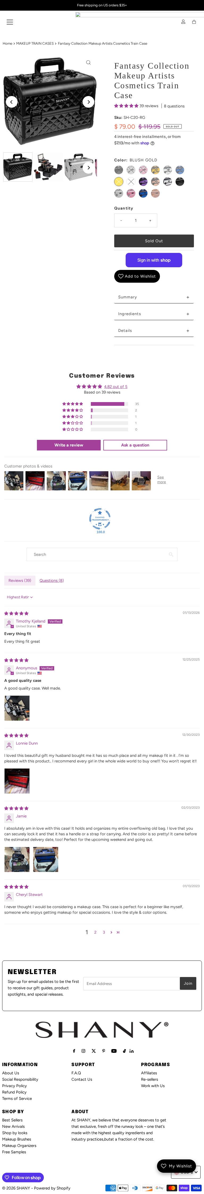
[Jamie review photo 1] (17, 859)
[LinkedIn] (132, 1051)
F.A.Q (76, 1073)
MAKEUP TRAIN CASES (35, 43)
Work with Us (153, 1085)
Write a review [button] (68, 445)
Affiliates (149, 1073)
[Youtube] (114, 1051)
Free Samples (14, 1152)
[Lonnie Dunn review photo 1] (17, 781)
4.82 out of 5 (116, 386)
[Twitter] (94, 1051)
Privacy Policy (14, 1085)
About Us (10, 1073)
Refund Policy (14, 1092)
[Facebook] (74, 1051)
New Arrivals (13, 1126)
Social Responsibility (20, 1079)
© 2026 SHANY (16, 1188)
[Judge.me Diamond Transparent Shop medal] (99, 518)
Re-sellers (149, 1079)
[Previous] (12, 102)
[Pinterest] (103, 1051)
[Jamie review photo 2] (45, 859)
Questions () (52, 580)
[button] (126, 105)
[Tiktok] (124, 1051)
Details (154, 330)
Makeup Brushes (16, 1139)
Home (7, 43)
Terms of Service (17, 1098)
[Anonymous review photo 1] (17, 708)
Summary (154, 297)
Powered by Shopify (52, 1188)
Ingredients (154, 314)
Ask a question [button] (135, 445)
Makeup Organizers (19, 1145)
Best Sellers (12, 1120)
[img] (16, 613)
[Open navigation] (10, 21)
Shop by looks (14, 1132)
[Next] (88, 102)
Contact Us (81, 1079)
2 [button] (95, 932)
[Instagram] (83, 1051)
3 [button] (104, 932)
